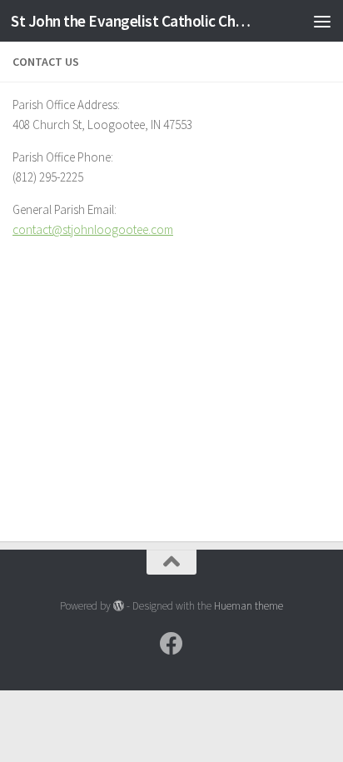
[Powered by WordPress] (118, 605)
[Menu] (322, 21)
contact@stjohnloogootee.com (92, 229)
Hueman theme (248, 606)
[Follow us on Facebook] (171, 643)
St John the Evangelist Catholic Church (134, 21)
